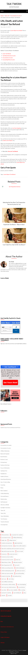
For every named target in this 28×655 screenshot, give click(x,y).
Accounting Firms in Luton (9, 59)
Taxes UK (7, 15)
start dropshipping (21, 584)
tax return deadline (13, 590)
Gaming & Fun (4, 470)
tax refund (4, 590)
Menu (2, 11)
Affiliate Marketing (5, 451)
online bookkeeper (20, 567)
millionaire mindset (17, 562)
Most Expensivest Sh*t (7, 565)
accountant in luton (6, 537)
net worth (17, 565)
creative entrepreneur (7, 543)
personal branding (20, 573)
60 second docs (5, 534)
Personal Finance (5, 496)
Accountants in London (6, 445)
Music (2, 487)
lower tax (18, 559)
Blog (2, 621)
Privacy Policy (4, 632)
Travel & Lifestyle (5, 521)
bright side (4, 540)
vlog (25, 592)
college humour (12, 540)
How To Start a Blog (5, 482)
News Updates (4, 490)
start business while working (8, 584)
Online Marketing (5, 493)
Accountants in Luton (16, 15)
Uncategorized (4, 524)
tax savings (22, 590)
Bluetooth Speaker (5, 453)
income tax (4, 554)
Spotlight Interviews (5, 507)
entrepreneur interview (7, 545)
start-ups (4, 579)
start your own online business (9, 587)
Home (2, 15)
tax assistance (21, 587)
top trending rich (17, 592)
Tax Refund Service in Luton (9, 55)
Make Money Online (6, 562)
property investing (6, 576)
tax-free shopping (16, 128)
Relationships (4, 499)
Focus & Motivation (5, 468)
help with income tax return (8, 551)
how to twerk (20, 551)
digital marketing (18, 543)
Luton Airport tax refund (16, 30)
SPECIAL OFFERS (5, 504)
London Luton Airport (7, 140)
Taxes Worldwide (5, 516)
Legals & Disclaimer (5, 637)
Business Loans (4, 459)
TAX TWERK (14, 3)
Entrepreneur (4, 462)
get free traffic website (20, 545)
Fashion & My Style (5, 465)
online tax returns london (7, 573)
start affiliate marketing (7, 581)
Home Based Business (6, 479)
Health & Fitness (4, 476)
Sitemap (2, 642)
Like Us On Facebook (6, 610)
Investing (3, 485)
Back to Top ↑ (14, 653)
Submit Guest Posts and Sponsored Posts (10, 427)
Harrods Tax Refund (13, 151)
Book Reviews (4, 456)
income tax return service (7, 559)
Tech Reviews (4, 519)
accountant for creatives (17, 534)
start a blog (11, 579)
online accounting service (7, 567)
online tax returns (21, 570)
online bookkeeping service (8, 570)
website (3, 595)
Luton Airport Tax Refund (9, 174)
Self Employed (4, 502)
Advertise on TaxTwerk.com (7, 626)
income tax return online (7, 556)
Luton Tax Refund (7, 53)
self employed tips (17, 576)
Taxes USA (3, 513)
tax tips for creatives (6, 592)
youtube (10, 595)
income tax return (13, 554)
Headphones (4, 473)
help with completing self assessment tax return (13, 548)
